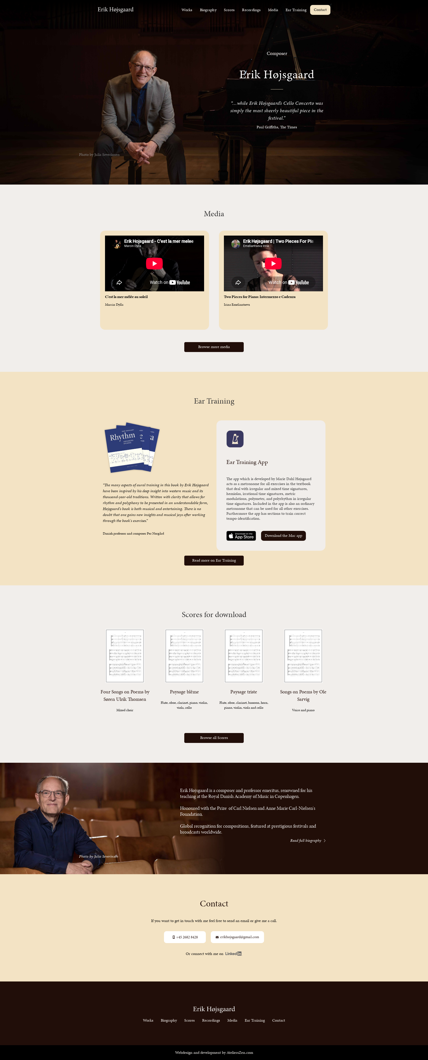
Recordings (251, 10)
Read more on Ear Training (214, 560)
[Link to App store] (241, 536)
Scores (229, 10)
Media (273, 10)
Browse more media (214, 347)
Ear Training (296, 10)
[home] (116, 10)
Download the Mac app (283, 535)
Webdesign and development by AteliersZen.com (214, 1052)
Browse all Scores (214, 737)
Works (187, 10)
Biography (208, 10)
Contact (320, 9)
